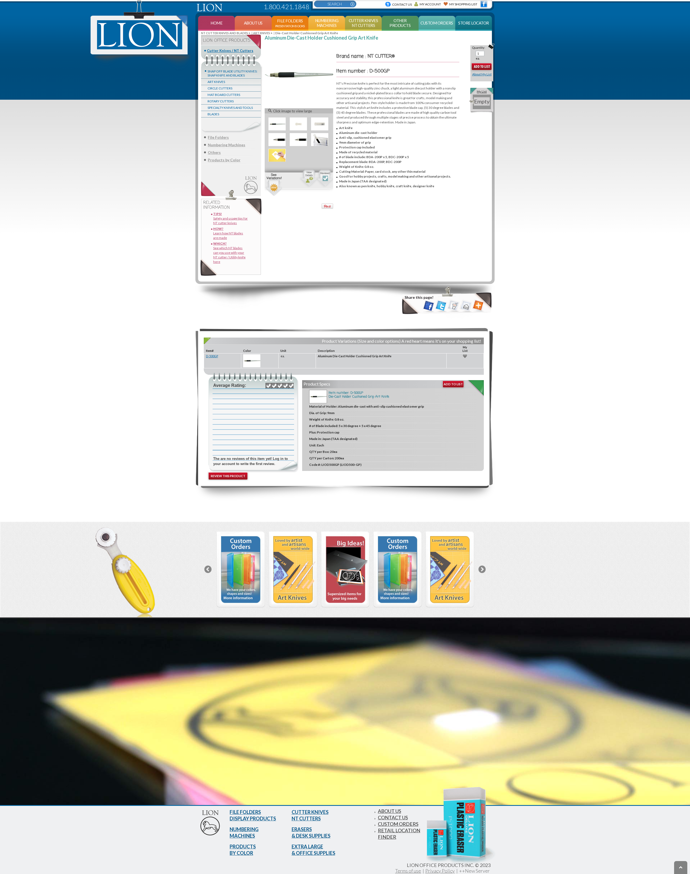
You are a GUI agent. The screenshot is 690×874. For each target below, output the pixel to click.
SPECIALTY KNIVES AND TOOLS (230, 108)
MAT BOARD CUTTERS (224, 95)
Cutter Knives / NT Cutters (230, 50)
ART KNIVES (216, 82)
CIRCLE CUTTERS (220, 88)
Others (214, 152)
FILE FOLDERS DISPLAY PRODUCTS (253, 815)
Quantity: (478, 47)
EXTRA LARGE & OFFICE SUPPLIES (313, 850)
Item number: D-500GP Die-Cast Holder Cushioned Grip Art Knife (359, 395)
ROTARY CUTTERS (221, 101)
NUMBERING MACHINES (244, 832)
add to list (453, 384)
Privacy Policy (440, 871)
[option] (241, 569)
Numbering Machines (226, 145)
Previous (208, 569)
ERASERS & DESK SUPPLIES (311, 832)
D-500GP (212, 356)
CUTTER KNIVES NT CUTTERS (310, 815)
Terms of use (408, 871)
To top (680, 867)
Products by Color (224, 160)
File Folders (218, 137)
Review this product (228, 476)
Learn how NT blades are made (228, 233)
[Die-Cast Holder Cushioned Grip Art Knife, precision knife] (299, 74)
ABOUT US (389, 811)
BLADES (213, 114)
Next (482, 569)
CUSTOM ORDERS (398, 824)
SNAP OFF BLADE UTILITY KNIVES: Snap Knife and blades (232, 73)
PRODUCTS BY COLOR (243, 850)
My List (482, 91)
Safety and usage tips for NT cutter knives (230, 218)
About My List (482, 74)
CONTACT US (393, 817)
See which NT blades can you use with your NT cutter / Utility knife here (229, 252)
